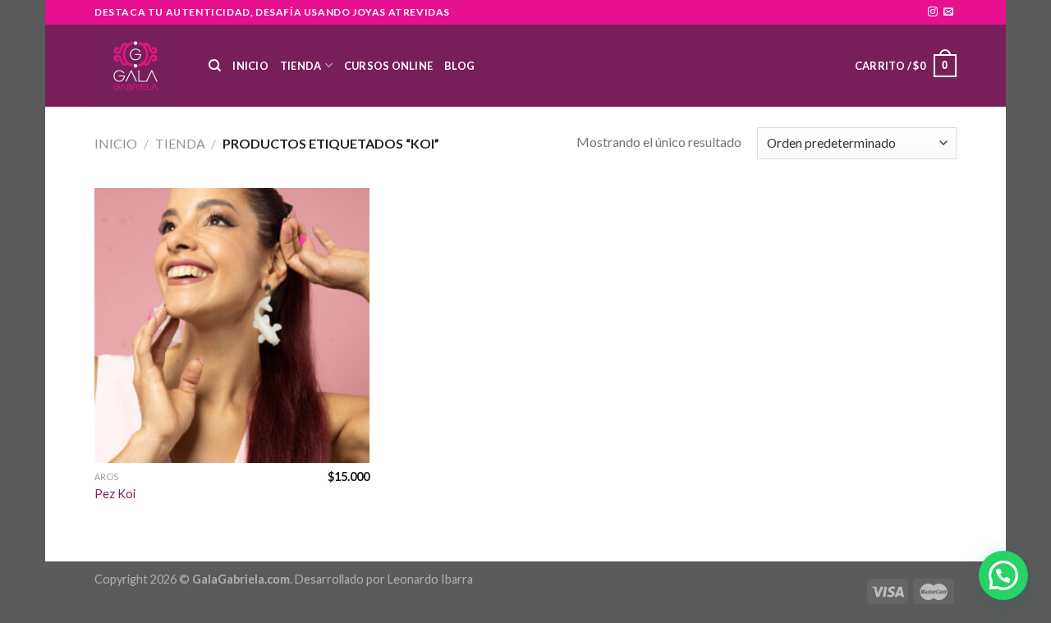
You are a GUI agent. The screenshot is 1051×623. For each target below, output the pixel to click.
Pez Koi (114, 494)
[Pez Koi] (231, 325)
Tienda (301, 65)
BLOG (459, 65)
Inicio (250, 65)
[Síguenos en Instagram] (933, 12)
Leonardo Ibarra (430, 579)
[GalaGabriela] (139, 66)
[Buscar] (215, 65)
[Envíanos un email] (948, 12)
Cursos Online (388, 65)
